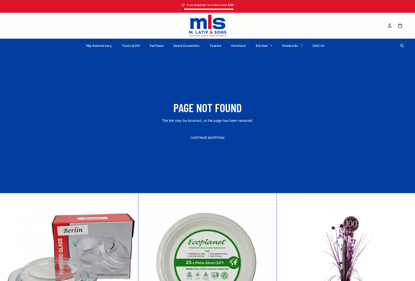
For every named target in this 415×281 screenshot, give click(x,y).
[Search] (402, 45)
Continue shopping (207, 137)
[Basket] (400, 25)
